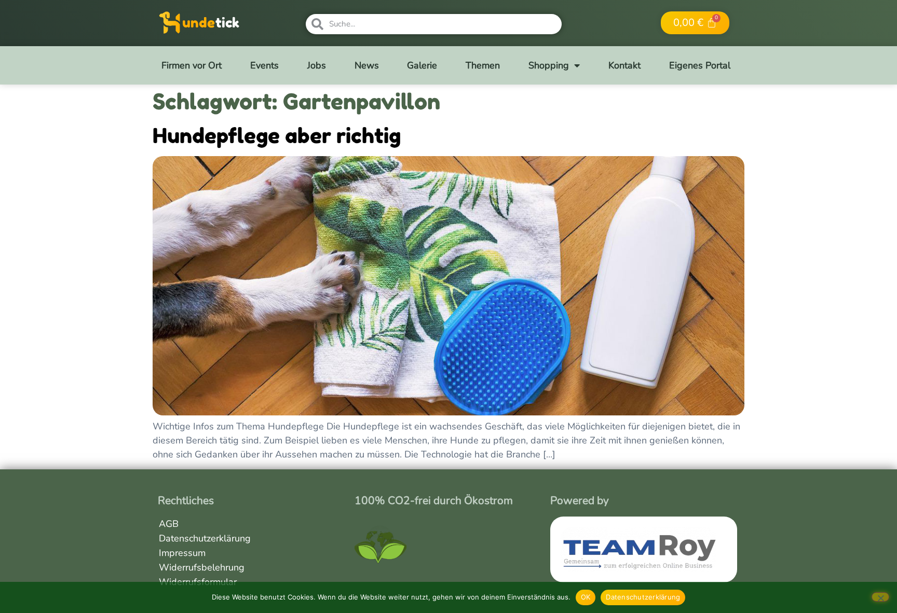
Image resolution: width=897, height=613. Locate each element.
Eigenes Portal (699, 65)
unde (198, 23)
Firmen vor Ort (191, 65)
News (367, 65)
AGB (169, 524)
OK (586, 597)
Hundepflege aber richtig (277, 135)
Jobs (316, 65)
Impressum (182, 553)
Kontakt (624, 65)
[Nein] (880, 597)
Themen (483, 65)
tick (227, 23)
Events (264, 65)
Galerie (422, 65)
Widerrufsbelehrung (201, 567)
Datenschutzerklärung (205, 538)
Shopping (548, 65)
